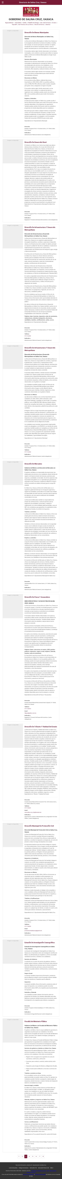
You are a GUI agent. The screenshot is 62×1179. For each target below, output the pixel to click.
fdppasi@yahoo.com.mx (30, 713)
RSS (48, 1170)
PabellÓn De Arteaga (33, 22)
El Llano (54, 22)
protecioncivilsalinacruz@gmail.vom (33, 930)
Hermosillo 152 (33, 1167)
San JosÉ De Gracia (45, 22)
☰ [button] (3, 2)
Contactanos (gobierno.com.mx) (38, 1170)
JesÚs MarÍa (18, 22)
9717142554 (28, 452)
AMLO (51, 1167)
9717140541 (28, 808)
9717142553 (28, 336)
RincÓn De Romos (39, 24)
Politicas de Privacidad (40, 1174)
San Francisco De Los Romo (25, 24)
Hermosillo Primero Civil (43, 1167)
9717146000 (28, 926)
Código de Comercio (23, 1167)
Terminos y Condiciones (28, 1174)
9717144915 (28, 708)
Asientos (48, 24)
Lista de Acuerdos (13, 1167)
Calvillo (24, 22)
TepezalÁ (14, 24)
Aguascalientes (9, 22)
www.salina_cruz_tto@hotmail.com (33, 812)
